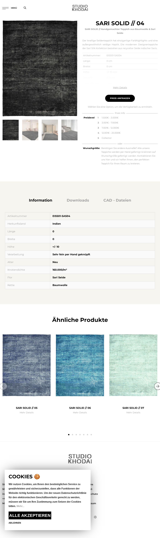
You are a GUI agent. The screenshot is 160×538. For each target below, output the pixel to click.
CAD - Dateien (117, 200)
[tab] (41, 200)
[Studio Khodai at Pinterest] (95, 517)
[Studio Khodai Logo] (80, 8)
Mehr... (20, 506)
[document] (48, 500)
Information (40, 200)
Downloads (78, 200)
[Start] (80, 458)
